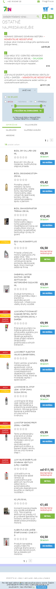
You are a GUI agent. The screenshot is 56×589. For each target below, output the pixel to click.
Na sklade (13, 97)
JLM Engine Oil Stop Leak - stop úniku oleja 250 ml (24, 389)
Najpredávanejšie (32, 130)
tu (33, 587)
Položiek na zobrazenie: (27, 111)
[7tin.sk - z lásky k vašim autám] (7, 9)
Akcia (10, 102)
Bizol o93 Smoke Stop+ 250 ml (25, 174)
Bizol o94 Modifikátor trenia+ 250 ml (25, 209)
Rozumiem (41, 587)
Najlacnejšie (31, 125)
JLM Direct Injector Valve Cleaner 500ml (24, 353)
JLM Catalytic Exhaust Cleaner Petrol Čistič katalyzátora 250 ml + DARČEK (25, 315)
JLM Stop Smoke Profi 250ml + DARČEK (25, 424)
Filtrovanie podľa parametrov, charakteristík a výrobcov (27, 118)
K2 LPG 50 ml (20, 499)
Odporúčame (11, 125)
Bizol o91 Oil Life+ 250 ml (25, 152)
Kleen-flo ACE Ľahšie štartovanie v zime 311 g (25, 532)
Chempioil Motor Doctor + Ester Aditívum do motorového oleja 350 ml (26, 279)
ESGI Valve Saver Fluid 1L (25, 242)
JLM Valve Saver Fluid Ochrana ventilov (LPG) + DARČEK (25, 462)
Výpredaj (42, 102)
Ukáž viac (26, 90)
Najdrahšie (11, 130)
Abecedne (10, 135)
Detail (47, 259)
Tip (31, 102)
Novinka (22, 102)
